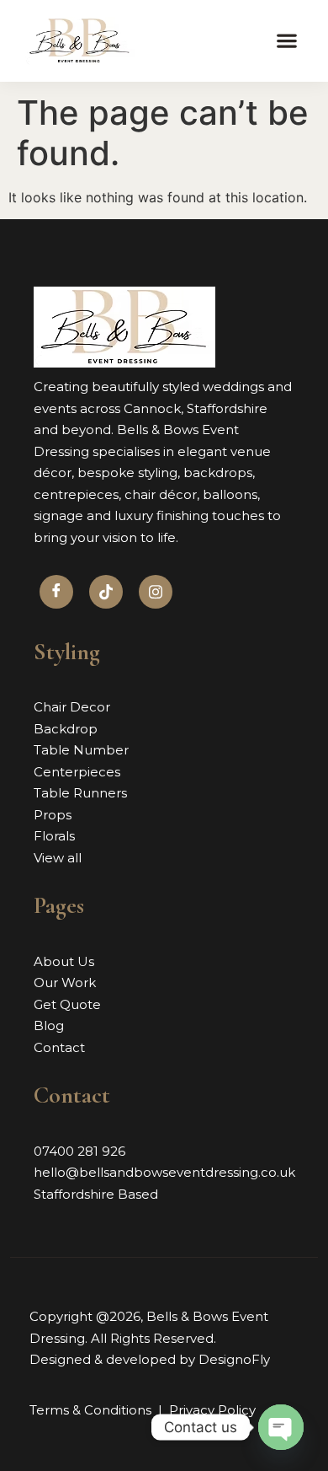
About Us (64, 961)
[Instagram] (155, 592)
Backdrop (66, 729)
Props (52, 815)
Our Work (65, 982)
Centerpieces (77, 772)
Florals (54, 836)
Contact (59, 1047)
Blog (49, 1025)
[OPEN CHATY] (281, 1427)
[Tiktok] (106, 592)
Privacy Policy (212, 1410)
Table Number (81, 750)
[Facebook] (56, 592)
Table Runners (80, 793)
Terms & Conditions (90, 1410)
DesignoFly (234, 1359)
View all (58, 858)
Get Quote (67, 1004)
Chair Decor (72, 707)
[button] (287, 40)
